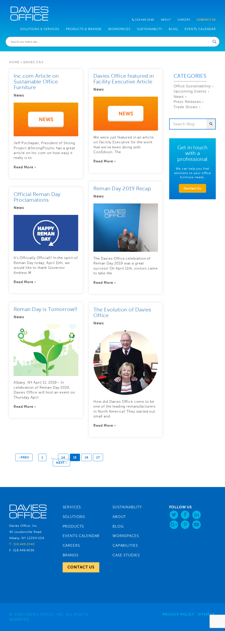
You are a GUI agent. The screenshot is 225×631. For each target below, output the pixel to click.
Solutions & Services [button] (39, 29)
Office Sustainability (192, 86)
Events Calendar (200, 29)
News (19, 95)
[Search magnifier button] (214, 42)
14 (63, 457)
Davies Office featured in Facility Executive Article (123, 79)
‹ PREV (24, 457)
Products (73, 526)
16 (86, 457)
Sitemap (206, 614)
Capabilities (125, 545)
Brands (70, 555)
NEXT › (61, 462)
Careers (184, 19)
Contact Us (206, 19)
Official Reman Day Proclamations (37, 197)
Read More (23, 167)
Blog (117, 526)
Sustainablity (127, 507)
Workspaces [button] (119, 29)
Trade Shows (186, 107)
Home (14, 62)
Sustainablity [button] (149, 29)
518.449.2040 (144, 19)
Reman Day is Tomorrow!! (46, 309)
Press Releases (187, 102)
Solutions (74, 517)
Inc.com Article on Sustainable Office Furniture (36, 82)
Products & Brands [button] (84, 29)
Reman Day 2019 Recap (122, 189)
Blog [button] (173, 29)
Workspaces (125, 536)
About (166, 19)
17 (98, 457)
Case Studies (126, 555)
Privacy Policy (178, 614)
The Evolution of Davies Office (122, 312)
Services (72, 507)
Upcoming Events (190, 91)
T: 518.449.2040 (22, 544)
